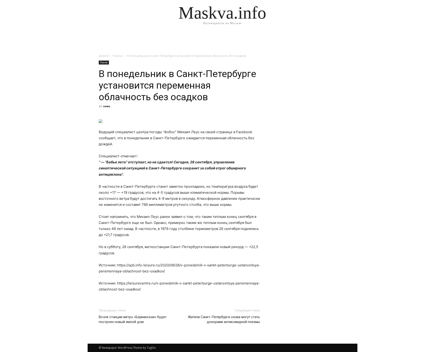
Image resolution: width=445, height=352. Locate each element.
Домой (103, 56)
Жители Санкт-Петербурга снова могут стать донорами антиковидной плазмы (224, 319)
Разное (118, 56)
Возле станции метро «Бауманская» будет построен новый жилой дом (133, 319)
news (106, 106)
